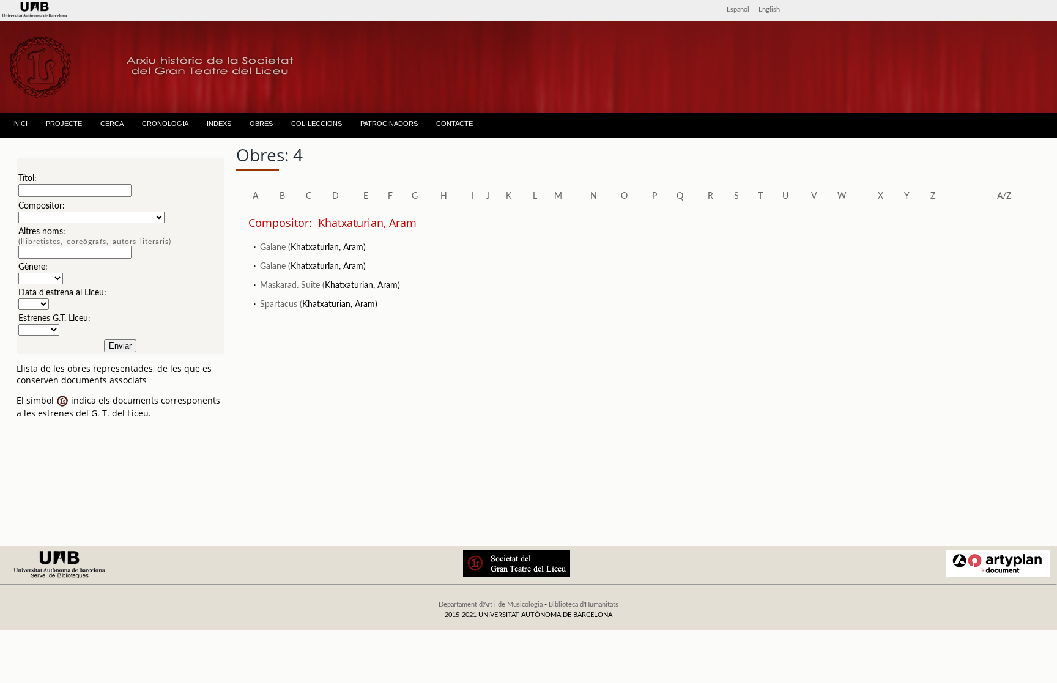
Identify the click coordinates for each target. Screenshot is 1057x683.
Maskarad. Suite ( (292, 285)
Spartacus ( (281, 304)
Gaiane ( (275, 247)
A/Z (1004, 196)
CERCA (112, 123)
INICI (20, 123)
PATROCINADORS (389, 123)
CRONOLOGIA (165, 123)
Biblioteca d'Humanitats (583, 604)
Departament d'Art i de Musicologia (491, 604)
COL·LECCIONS (316, 123)
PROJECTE (64, 123)
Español (738, 9)
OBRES (261, 123)
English (769, 9)
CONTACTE (454, 123)
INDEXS (219, 123)
